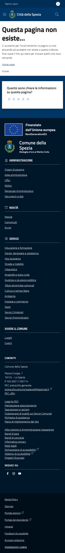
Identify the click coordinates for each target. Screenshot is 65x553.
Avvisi (8, 228)
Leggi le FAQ (11, 401)
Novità (13, 207)
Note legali (11, 446)
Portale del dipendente (16, 520)
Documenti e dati (14, 196)
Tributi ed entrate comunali (19, 285)
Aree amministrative (16, 175)
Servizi (14, 238)
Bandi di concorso (14, 438)
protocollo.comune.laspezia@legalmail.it (27, 389)
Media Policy (11, 499)
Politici (8, 186)
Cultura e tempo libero (17, 291)
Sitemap (9, 506)
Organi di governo (14, 170)
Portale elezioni (13, 513)
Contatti (10, 358)
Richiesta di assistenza (17, 418)
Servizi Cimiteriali (14, 312)
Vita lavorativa (13, 259)
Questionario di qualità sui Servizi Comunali (28, 413)
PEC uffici (10, 393)
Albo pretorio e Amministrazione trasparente (29, 430)
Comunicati (11, 222)
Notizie (8, 217)
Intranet (9, 527)
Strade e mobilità (14, 264)
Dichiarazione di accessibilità (20, 450)
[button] (57, 14)
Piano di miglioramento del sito (22, 422)
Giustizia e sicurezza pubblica (20, 280)
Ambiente (10, 296)
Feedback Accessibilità (16, 533)
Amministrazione (21, 160)
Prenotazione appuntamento (20, 405)
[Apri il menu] (5, 14)
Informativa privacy (15, 442)
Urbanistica (11, 269)
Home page (8, 64)
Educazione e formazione (18, 248)
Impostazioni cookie (16, 547)
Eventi (8, 343)
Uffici (7, 180)
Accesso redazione (14, 540)
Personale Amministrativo (19, 191)
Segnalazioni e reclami (17, 409)
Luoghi (8, 338)
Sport (8, 307)
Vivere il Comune (16, 328)
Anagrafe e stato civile (17, 275)
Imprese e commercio (16, 301)
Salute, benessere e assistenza (22, 253)
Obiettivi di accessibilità (17, 454)
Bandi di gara (12, 434)
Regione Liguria (11, 3)
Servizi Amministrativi (17, 318)
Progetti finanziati (14, 458)
